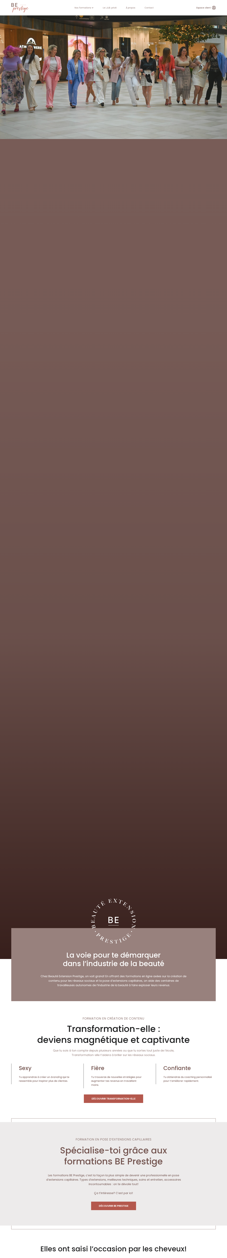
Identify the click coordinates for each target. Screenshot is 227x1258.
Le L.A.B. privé (110, 7)
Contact (149, 7)
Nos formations (83, 7)
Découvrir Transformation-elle (113, 1098)
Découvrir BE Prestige (113, 1206)
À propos (130, 7)
